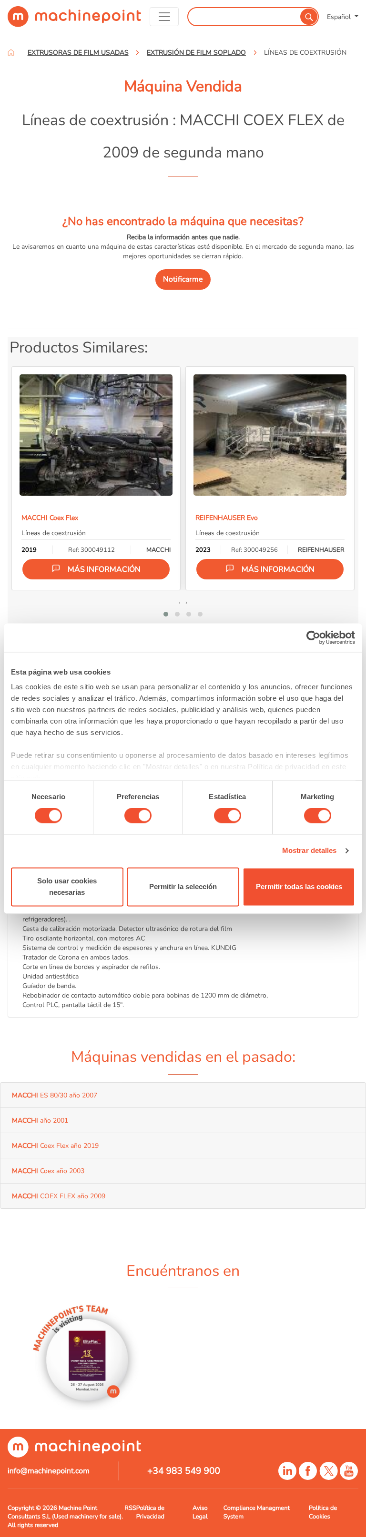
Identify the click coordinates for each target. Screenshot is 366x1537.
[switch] (138, 815)
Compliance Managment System (257, 1512)
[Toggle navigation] (164, 16)
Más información (104, 569)
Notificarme (183, 279)
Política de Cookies (323, 1512)
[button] (166, 614)
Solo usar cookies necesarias (67, 886)
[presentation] (180, 602)
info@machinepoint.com (49, 1471)
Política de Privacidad (150, 1512)
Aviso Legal (200, 1512)
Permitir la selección (183, 886)
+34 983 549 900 (183, 1471)
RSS (130, 1508)
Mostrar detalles (309, 851)
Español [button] (340, 16)
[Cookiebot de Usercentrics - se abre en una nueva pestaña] (313, 637)
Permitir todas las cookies (299, 886)
